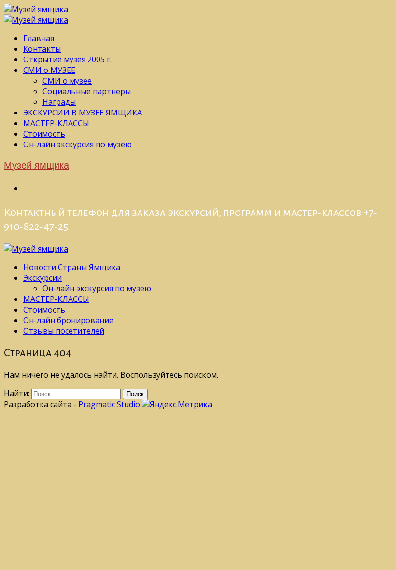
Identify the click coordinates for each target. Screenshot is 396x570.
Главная (38, 38)
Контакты (42, 48)
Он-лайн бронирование (68, 320)
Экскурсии (42, 277)
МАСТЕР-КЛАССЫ (56, 123)
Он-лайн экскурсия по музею (77, 144)
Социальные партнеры (86, 91)
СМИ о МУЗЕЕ (49, 70)
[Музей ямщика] (36, 9)
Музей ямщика (36, 166)
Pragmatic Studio (109, 404)
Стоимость (44, 133)
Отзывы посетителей (63, 331)
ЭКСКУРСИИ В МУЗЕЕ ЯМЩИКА (82, 112)
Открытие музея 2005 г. (67, 59)
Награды (59, 102)
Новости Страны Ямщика (71, 267)
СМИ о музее (67, 80)
